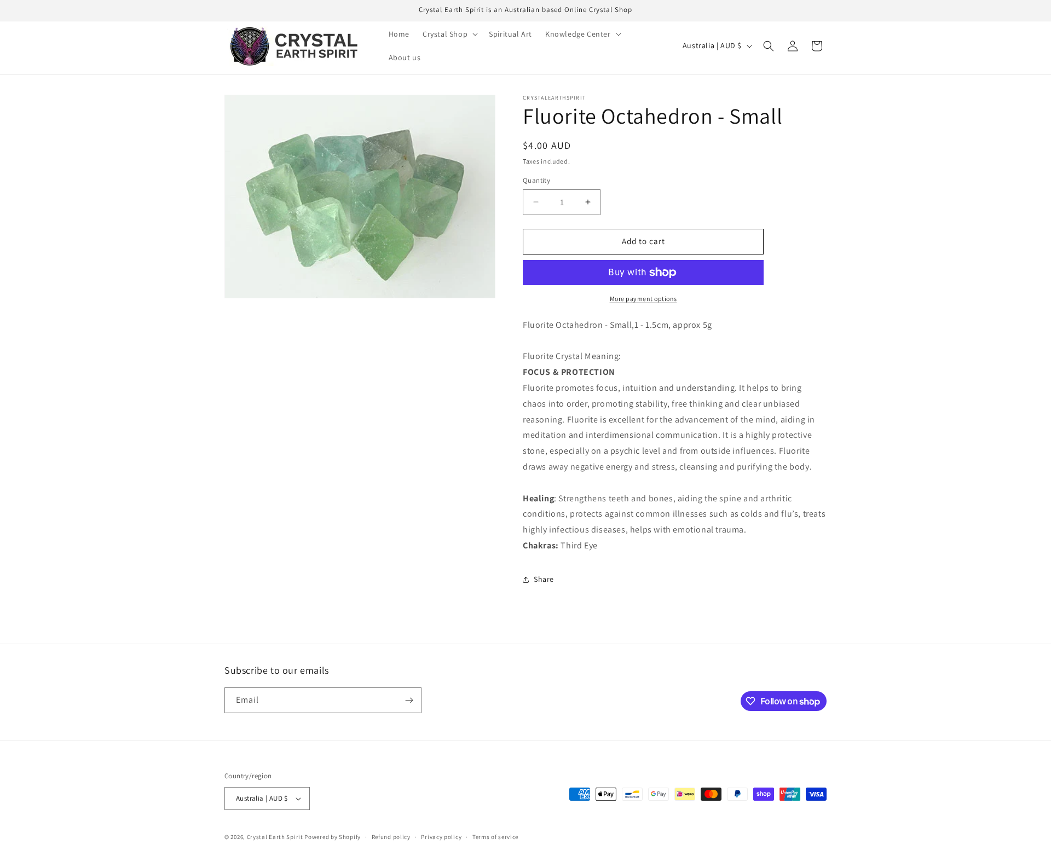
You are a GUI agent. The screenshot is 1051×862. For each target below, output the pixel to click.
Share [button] (544, 579)
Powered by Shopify (332, 837)
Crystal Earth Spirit (275, 837)
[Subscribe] (409, 700)
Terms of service (495, 837)
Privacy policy (441, 837)
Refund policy (391, 837)
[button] (449, 33)
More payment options (643, 298)
